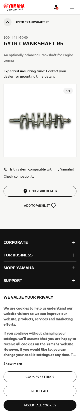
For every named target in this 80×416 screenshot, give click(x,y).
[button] (72, 7)
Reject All (39, 391)
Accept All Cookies (40, 405)
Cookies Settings (40, 376)
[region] (40, 352)
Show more (13, 363)
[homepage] (14, 7)
